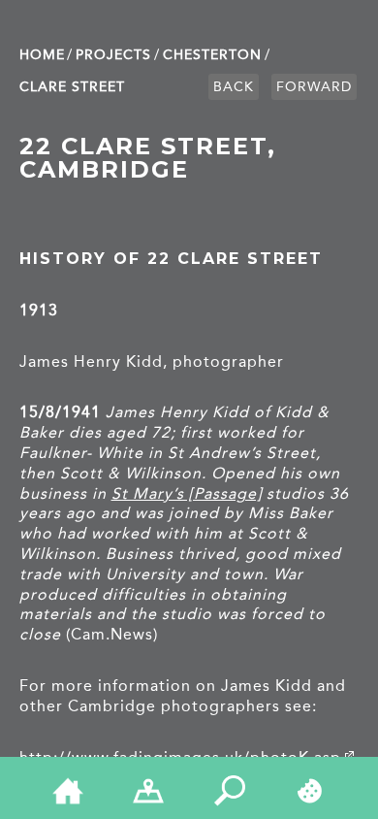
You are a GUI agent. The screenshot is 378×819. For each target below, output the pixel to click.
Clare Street (72, 87)
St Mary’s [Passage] (186, 493)
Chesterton (212, 55)
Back (233, 87)
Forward (314, 87)
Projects (113, 55)
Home (42, 55)
